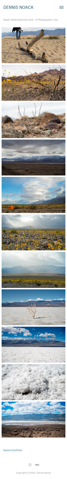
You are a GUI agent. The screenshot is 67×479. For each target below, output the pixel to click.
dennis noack (18, 7)
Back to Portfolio (12, 450)
